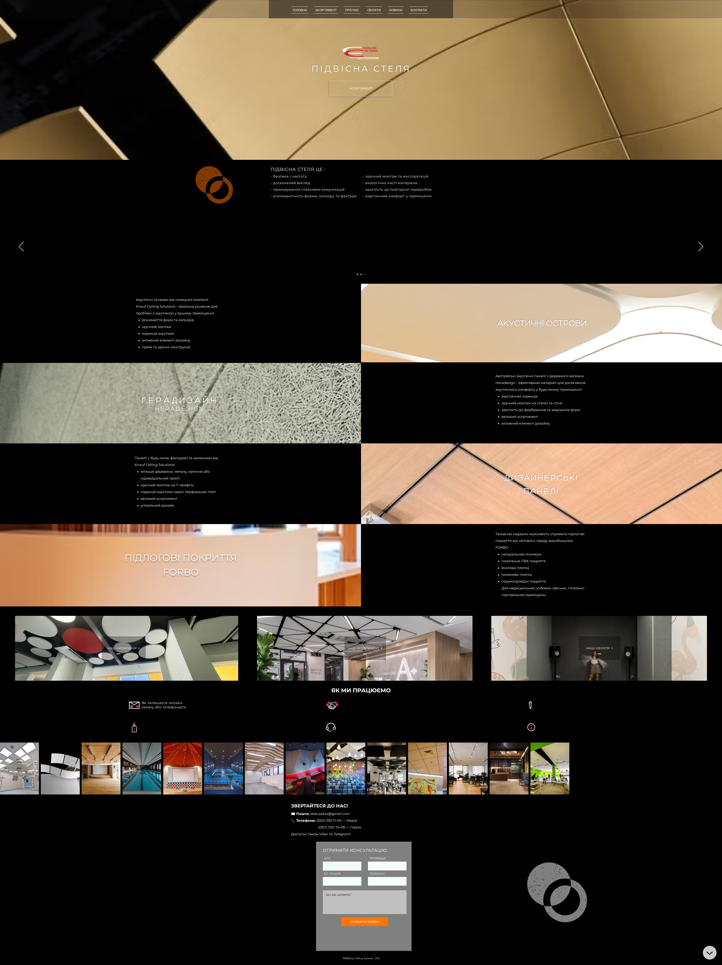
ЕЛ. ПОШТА (332, 873)
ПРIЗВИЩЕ (377, 858)
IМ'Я (327, 858)
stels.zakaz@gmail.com (330, 814)
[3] (364, 274)
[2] (361, 274)
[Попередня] (21, 247)
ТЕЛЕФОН (376, 873)
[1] (357, 274)
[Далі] (700, 247)
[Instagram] (193, 7)
